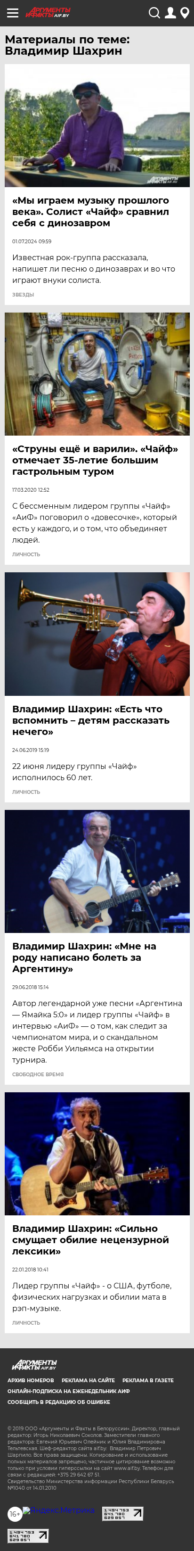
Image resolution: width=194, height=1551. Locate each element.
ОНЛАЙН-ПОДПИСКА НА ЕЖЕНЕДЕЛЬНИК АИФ (69, 1391)
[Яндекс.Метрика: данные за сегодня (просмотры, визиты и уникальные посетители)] (59, 1510)
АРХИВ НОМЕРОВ (31, 1381)
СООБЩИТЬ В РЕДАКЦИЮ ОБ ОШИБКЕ (59, 1402)
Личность (26, 555)
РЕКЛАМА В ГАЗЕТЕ (148, 1381)
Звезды (23, 295)
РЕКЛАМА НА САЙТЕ (88, 1381)
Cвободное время (38, 1074)
